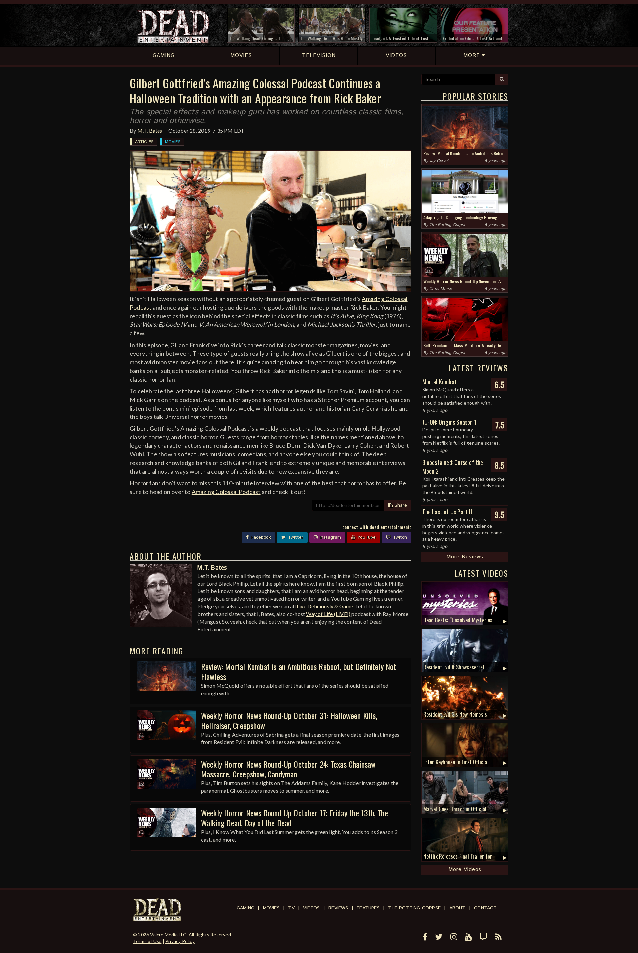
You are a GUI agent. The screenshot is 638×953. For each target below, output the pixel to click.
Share (400, 505)
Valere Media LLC (168, 934)
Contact (485, 908)
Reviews (338, 908)
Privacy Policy (180, 941)
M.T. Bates (149, 130)
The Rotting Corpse (447, 225)
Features (368, 908)
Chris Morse (440, 289)
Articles (144, 142)
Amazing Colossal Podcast (226, 491)
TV (291, 908)
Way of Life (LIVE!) (328, 614)
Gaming (245, 908)
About (457, 908)
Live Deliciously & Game (325, 606)
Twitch (399, 537)
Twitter (294, 537)
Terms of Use (147, 941)
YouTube (366, 537)
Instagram (329, 537)
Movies (172, 142)
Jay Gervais (439, 161)
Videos (311, 908)
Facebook (260, 537)
